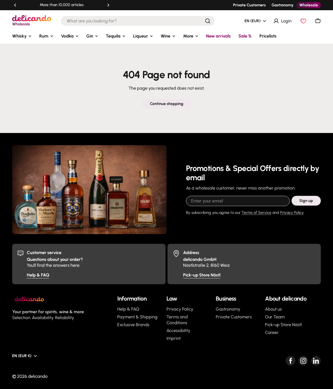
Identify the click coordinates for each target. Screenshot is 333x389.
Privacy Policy (292, 212)
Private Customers (249, 5)
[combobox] (138, 21)
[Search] (208, 21)
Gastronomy (283, 5)
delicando (38, 376)
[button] (15, 5)
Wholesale (308, 5)
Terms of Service (256, 212)
